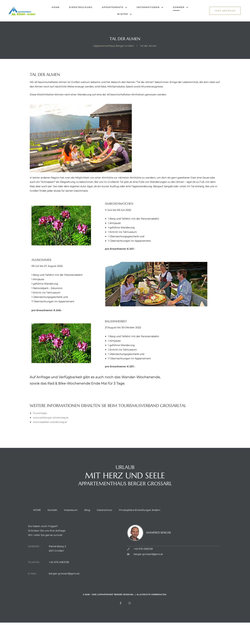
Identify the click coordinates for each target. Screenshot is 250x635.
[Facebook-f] (120, 603)
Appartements (112, 7)
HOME (56, 7)
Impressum (71, 510)
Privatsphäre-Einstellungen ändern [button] (139, 510)
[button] (225, 11)
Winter (122, 14)
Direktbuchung (81, 7)
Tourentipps (40, 413)
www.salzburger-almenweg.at (50, 417)
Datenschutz (104, 510)
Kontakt (52, 510)
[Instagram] (130, 603)
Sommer (179, 7)
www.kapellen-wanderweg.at (50, 422)
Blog (87, 510)
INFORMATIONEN (148, 7)
